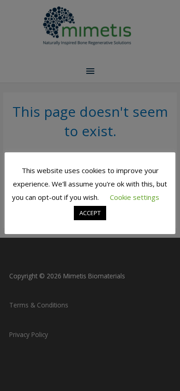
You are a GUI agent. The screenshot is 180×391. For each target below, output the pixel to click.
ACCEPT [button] (90, 213)
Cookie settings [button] (134, 197)
